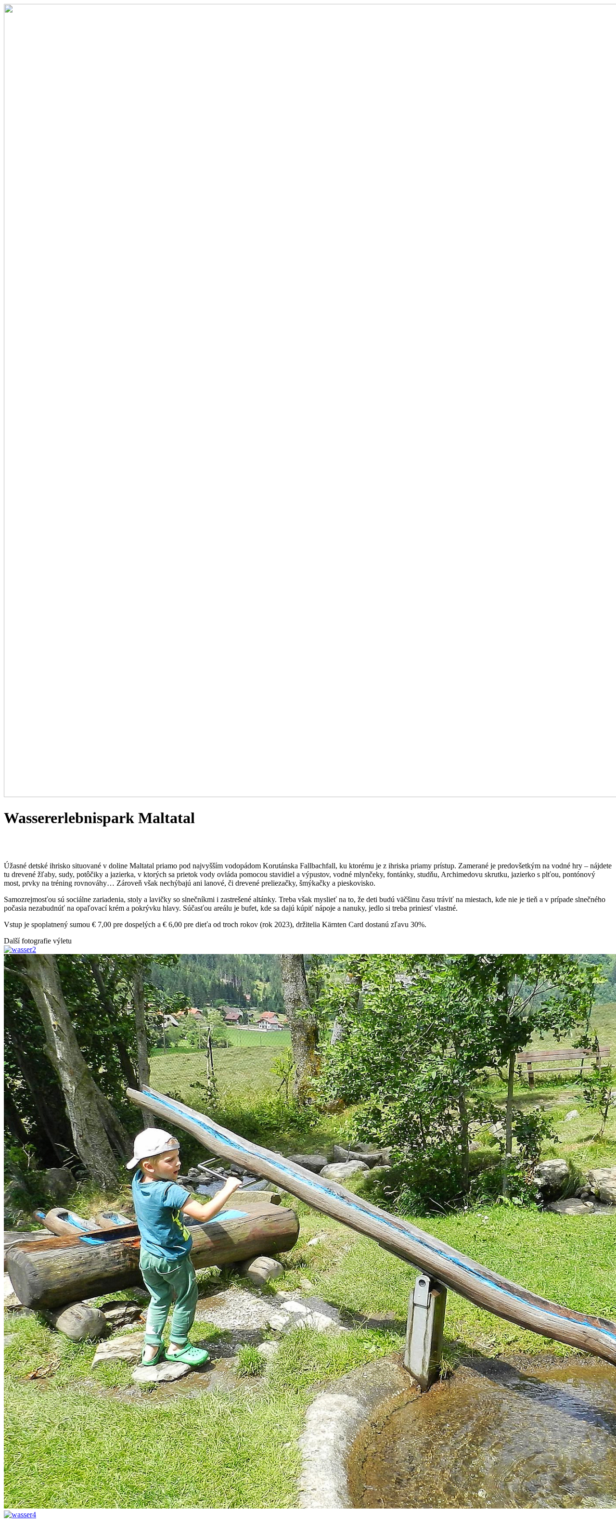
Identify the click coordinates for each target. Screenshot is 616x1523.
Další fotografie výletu (38, 941)
